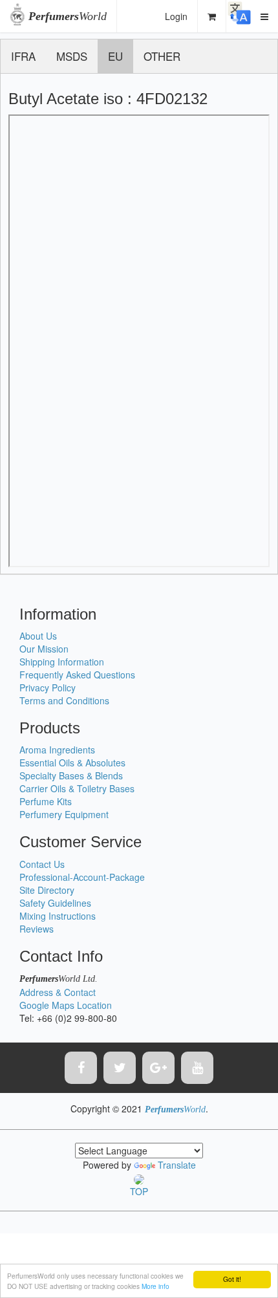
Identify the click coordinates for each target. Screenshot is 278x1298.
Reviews (36, 928)
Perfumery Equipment (64, 814)
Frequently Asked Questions (77, 674)
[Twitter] (119, 1068)
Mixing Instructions (57, 915)
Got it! (232, 1279)
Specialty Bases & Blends (71, 775)
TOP (139, 1191)
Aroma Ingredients (57, 749)
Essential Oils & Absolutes (72, 762)
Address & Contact (57, 992)
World (67, 16)
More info (155, 1286)
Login (176, 16)
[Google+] (158, 1068)
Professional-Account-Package (82, 877)
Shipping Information (61, 661)
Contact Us (42, 864)
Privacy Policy (47, 687)
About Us (38, 635)
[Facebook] (81, 1068)
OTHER (162, 56)
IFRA (23, 56)
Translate (177, 1164)
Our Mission (44, 648)
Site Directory (46, 889)
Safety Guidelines (55, 902)
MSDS (71, 56)
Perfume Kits (45, 801)
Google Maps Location (65, 1005)
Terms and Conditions (64, 700)
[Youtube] (197, 1068)
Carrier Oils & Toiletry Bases (76, 788)
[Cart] (212, 16)
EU (115, 56)
